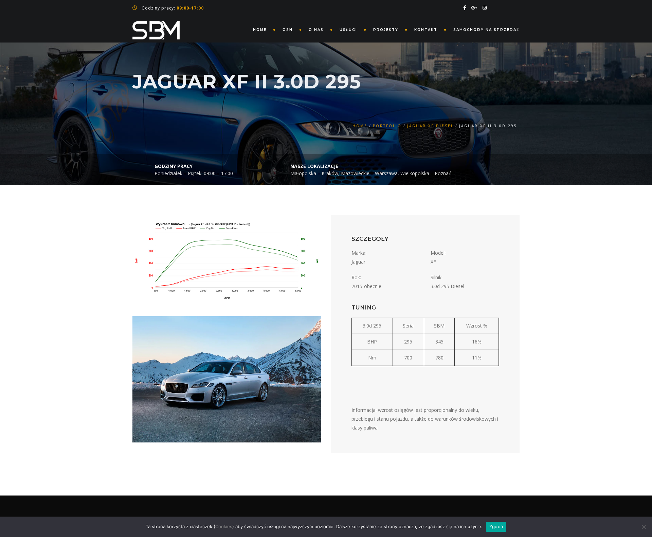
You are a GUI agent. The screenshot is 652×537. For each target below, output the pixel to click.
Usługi (348, 30)
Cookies (223, 526)
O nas (316, 30)
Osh (288, 30)
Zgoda (496, 526)
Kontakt (425, 30)
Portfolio (387, 125)
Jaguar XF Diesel (430, 125)
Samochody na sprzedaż (486, 30)
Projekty (385, 30)
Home (260, 30)
